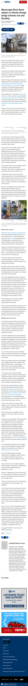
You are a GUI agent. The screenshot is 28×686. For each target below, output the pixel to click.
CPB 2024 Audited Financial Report (10, 659)
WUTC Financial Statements (9, 656)
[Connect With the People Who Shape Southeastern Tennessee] (14, 598)
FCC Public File (6, 653)
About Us (5, 647)
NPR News (8, 533)
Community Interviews (7, 668)
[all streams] (26, 684)
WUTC (7, 645)
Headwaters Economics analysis (10, 450)
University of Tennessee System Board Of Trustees (14, 671)
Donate (24, 2)
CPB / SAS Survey (6, 665)
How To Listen (6, 650)
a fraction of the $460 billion (19, 437)
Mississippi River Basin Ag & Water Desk (14, 233)
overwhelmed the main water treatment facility (14, 98)
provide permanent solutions (14, 389)
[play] (2, 684)
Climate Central (11, 238)
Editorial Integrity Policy (8, 662)
